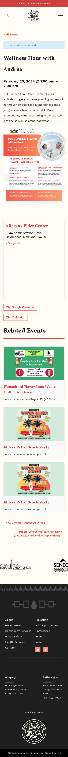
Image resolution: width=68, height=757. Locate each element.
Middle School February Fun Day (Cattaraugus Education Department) (38, 533)
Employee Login (34, 712)
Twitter (37, 649)
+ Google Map (13, 243)
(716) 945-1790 (14, 693)
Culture (10, 647)
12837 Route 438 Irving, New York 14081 (53, 689)
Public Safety (13, 636)
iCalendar (18, 317)
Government (13, 625)
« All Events (10, 34)
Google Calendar (23, 307)
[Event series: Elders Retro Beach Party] (45, 454)
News (39, 642)
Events (39, 636)
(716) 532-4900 (52, 697)
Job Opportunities (46, 625)
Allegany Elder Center (27, 226)
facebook (45, 649)
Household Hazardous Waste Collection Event (30, 389)
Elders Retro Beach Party (26, 447)
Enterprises (42, 631)
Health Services (15, 642)
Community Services (18, 631)
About (9, 620)
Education (41, 620)
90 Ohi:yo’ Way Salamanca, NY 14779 (17, 687)
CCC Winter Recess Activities (25, 522)
